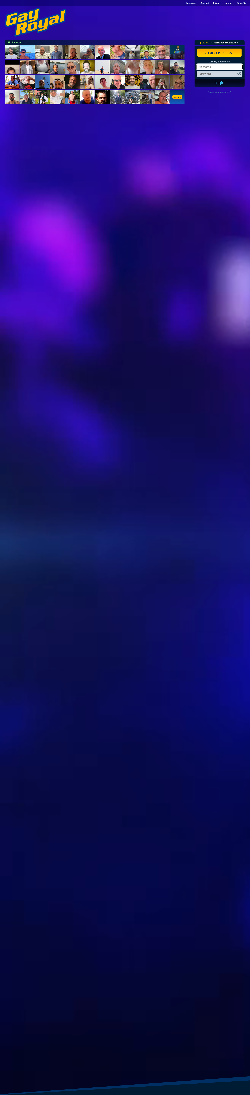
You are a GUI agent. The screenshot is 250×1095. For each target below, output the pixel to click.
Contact (204, 3)
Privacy (217, 3)
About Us (241, 3)
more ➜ (177, 97)
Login (219, 82)
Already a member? (219, 61)
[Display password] (239, 74)
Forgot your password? (219, 92)
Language (191, 3)
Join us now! (219, 53)
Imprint (228, 3)
